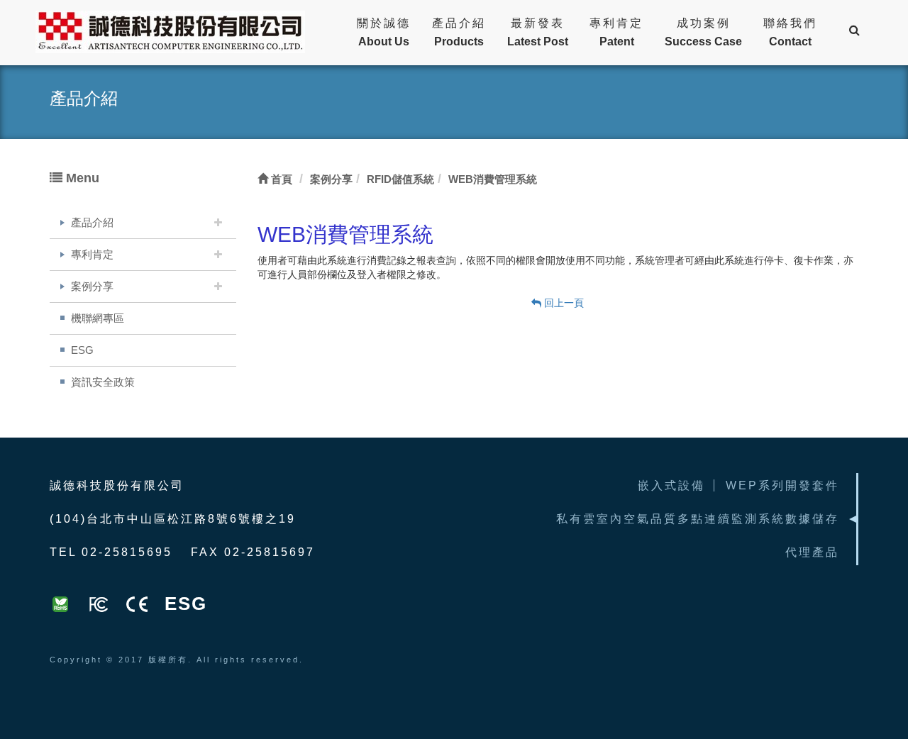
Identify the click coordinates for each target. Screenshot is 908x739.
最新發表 (537, 32)
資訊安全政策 (103, 382)
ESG (82, 350)
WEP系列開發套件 (782, 485)
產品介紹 (459, 32)
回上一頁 (562, 303)
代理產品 (812, 552)
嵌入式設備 (671, 485)
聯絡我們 (790, 32)
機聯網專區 (97, 318)
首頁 (280, 179)
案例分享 (92, 286)
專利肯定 (616, 32)
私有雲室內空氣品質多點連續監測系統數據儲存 (697, 519)
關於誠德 (384, 32)
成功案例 (703, 32)
